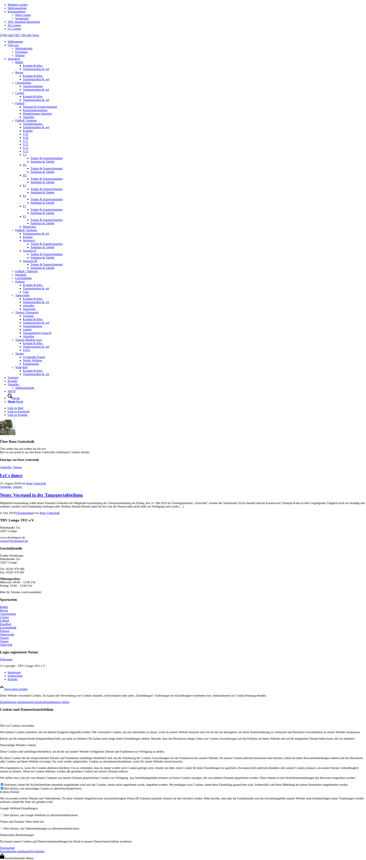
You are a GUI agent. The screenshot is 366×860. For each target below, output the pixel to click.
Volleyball (6, 644)
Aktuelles (5, 467)
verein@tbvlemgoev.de (14, 541)
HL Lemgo (14, 25)
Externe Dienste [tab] (9, 792)
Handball (5, 624)
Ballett (4, 607)
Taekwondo (7, 634)
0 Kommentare (25, 513)
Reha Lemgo (23, 15)
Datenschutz (7, 848)
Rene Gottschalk (36, 483)
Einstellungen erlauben (13, 702)
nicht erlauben (35, 702)
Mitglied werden (17, 4)
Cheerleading (8, 613)
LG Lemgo (14, 28)
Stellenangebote (17, 8)
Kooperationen (17, 11)
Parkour (5, 631)
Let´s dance (11, 475)
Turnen (4, 641)
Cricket (4, 617)
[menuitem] (187, 4)
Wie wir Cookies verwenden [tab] (17, 725)
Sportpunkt (22, 18)
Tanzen (17, 467)
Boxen (4, 610)
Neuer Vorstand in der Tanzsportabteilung (41, 494)
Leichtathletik (8, 627)
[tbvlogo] (19, 35)
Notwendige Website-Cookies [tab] (18, 745)
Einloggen (6, 659)
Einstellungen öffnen (56, 702)
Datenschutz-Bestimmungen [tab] (17, 835)
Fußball (4, 620)
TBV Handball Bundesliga (24, 21)
